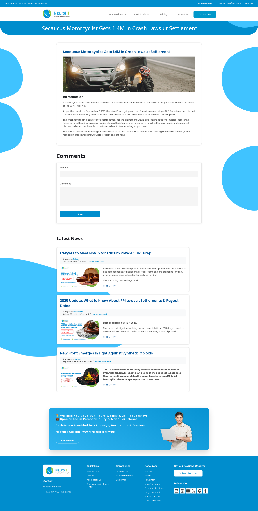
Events (148, 475)
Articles (148, 471)
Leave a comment (96, 261)
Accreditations (94, 480)
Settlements (78, 312)
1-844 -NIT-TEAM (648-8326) (58, 492)
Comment (65, 183)
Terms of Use (122, 471)
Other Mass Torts (153, 500)
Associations (93, 471)
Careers (90, 475)
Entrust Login (249, 3)
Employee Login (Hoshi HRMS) (98, 485)
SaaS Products (141, 14)
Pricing (163, 14)
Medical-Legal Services (37, 3)
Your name (65, 167)
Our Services (116, 14)
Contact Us (205, 14)
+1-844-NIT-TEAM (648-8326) (228, 3)
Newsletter (150, 480)
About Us (183, 14)
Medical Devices (152, 496)
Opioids (77, 359)
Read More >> (109, 286)
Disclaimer (121, 480)
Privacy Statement (124, 475)
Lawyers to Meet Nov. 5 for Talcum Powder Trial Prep (105, 253)
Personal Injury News (154, 488)
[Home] (56, 11)
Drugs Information (153, 492)
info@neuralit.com (205, 3)
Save (80, 214)
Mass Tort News (152, 484)
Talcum (76, 259)
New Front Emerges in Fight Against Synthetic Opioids (106, 353)
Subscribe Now (188, 473)
